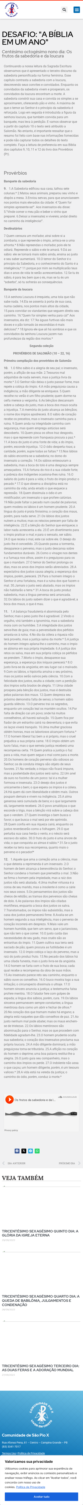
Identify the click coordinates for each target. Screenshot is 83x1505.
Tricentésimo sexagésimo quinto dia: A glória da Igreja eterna (40, 1233)
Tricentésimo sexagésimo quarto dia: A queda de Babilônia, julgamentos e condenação (41, 1300)
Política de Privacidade (30, 1487)
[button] (64, 10)
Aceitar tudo (41, 1496)
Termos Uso (9, 1453)
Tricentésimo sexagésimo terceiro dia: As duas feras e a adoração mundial (40, 1368)
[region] (41, 1480)
